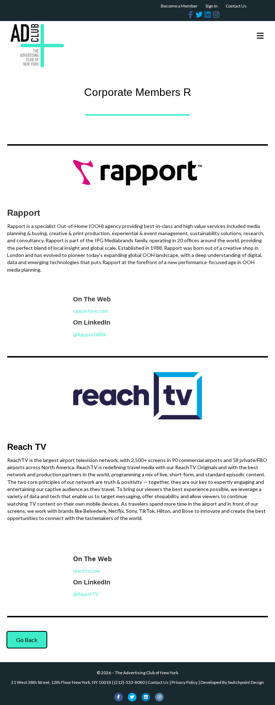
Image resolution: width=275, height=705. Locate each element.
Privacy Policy (185, 682)
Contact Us (236, 6)
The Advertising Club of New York (146, 672)
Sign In (212, 6)
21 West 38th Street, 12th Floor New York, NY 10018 (61, 682)
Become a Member (179, 6)
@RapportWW (89, 334)
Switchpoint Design (246, 682)
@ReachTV (85, 594)
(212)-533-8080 (129, 682)
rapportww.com (90, 311)
